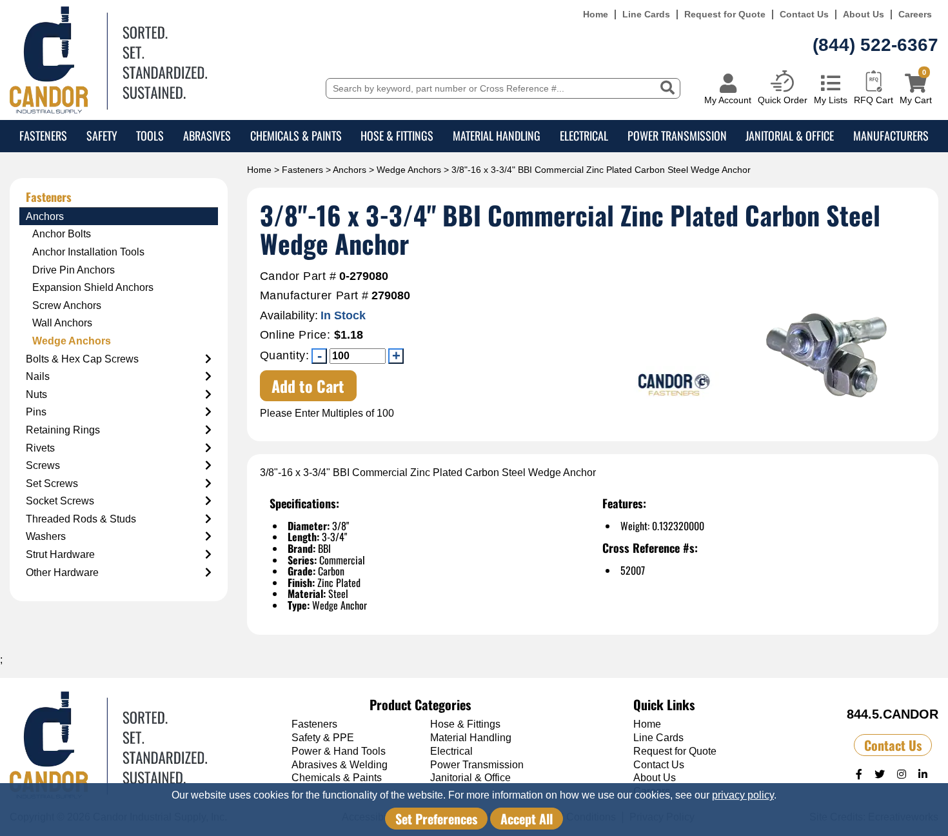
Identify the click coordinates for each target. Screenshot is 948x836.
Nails (38, 376)
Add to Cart (308, 385)
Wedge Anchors (409, 169)
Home (595, 14)
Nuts (36, 394)
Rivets (40, 448)
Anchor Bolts (61, 233)
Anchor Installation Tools (88, 251)
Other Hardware (62, 572)
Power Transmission (677, 135)
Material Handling (496, 135)
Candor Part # (298, 276)
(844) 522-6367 (875, 45)
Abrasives (207, 135)
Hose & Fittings (396, 135)
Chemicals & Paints (296, 135)
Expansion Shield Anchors (92, 287)
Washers (46, 536)
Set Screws (52, 483)
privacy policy (743, 795)
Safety (101, 135)
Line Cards (646, 14)
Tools (150, 135)
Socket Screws (60, 500)
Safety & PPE (322, 737)
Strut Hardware (60, 554)
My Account (727, 100)
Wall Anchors (62, 322)
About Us (863, 14)
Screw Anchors (66, 305)
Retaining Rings (63, 429)
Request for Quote (724, 14)
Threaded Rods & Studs (81, 518)
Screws (43, 465)
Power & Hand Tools (338, 751)
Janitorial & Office (790, 135)
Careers (915, 14)
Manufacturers (891, 135)
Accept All (526, 818)
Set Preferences (436, 818)
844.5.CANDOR (892, 714)
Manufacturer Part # (314, 296)
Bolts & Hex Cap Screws (82, 358)
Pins (36, 411)
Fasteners (43, 135)
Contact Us (804, 14)
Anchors (349, 169)
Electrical (584, 135)
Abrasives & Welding (339, 764)
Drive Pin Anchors (73, 269)
